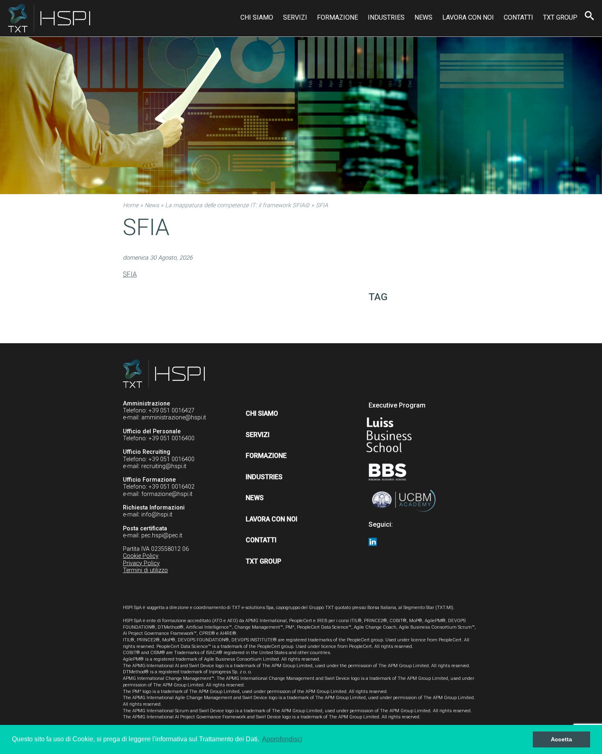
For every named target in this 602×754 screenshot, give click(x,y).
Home (130, 205)
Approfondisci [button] (282, 739)
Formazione (337, 17)
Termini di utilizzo (145, 570)
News (423, 17)
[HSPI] (49, 18)
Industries (386, 17)
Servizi (295, 17)
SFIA (130, 274)
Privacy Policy (141, 563)
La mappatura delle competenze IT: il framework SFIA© (237, 205)
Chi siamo (256, 17)
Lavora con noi (468, 17)
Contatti (518, 17)
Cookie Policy (140, 555)
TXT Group (560, 17)
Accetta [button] (561, 739)
